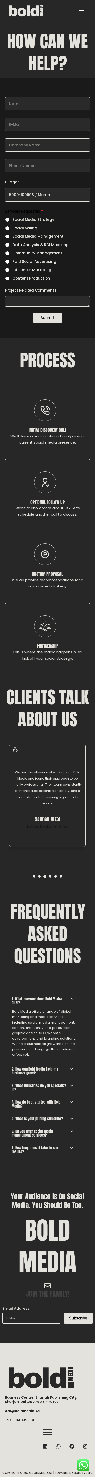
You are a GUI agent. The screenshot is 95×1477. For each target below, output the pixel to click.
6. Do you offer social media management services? (32, 1133)
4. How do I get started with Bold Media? (36, 1104)
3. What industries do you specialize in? (39, 1087)
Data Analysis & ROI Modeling (40, 245)
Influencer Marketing (31, 270)
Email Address (16, 1308)
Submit (47, 317)
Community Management (37, 253)
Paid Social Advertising (34, 261)
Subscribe (78, 1318)
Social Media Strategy (33, 219)
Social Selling (24, 228)
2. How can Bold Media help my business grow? (35, 1071)
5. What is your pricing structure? (37, 1118)
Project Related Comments (31, 290)
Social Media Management (38, 236)
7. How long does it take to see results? (35, 1149)
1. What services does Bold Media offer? (37, 1000)
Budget (12, 182)
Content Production (31, 278)
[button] (34, 876)
